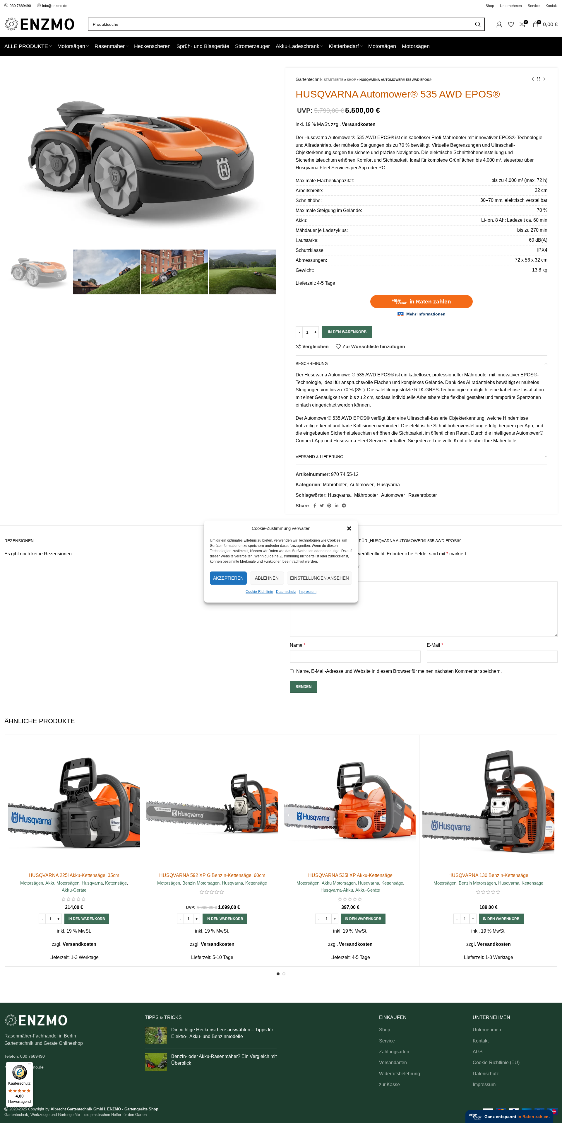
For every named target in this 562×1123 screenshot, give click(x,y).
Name (297, 645)
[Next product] (544, 79)
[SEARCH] (478, 24)
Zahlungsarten (394, 1051)
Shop (351, 79)
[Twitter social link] (321, 505)
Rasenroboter (422, 495)
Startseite (333, 79)
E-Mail (435, 645)
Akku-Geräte (74, 890)
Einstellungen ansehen (319, 578)
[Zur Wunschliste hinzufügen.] (135, 773)
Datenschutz (286, 592)
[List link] (70, 1056)
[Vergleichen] (135, 747)
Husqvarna (388, 484)
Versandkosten (359, 124)
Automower (361, 484)
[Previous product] (533, 79)
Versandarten (393, 1062)
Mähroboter (335, 484)
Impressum (307, 592)
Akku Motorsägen (62, 882)
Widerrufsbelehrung (399, 1073)
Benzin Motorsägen (201, 882)
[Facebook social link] (315, 505)
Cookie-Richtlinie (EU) (496, 1062)
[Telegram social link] (344, 505)
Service (387, 1040)
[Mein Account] (499, 24)
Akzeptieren (228, 578)
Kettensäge (116, 882)
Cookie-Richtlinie (259, 592)
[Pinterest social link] (329, 505)
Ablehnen (267, 578)
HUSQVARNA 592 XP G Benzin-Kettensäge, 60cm (212, 875)
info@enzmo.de (54, 6)
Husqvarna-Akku (337, 890)
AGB (478, 1051)
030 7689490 (20, 6)
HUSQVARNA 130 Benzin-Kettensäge (488, 875)
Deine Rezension (309, 576)
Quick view (135, 760)
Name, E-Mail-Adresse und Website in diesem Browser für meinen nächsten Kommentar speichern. (399, 671)
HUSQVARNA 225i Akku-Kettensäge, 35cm (74, 875)
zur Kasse (389, 1084)
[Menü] (29, 1065)
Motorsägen (31, 882)
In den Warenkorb (347, 332)
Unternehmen (487, 1029)
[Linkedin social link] (336, 505)
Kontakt (481, 1040)
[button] (349, 528)
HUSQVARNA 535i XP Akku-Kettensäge (350, 875)
